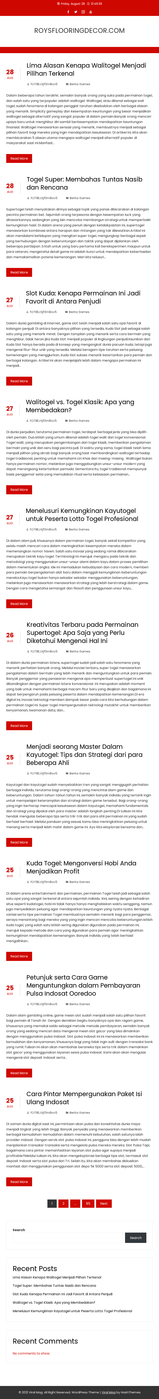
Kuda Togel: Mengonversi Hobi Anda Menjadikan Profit (81, 867)
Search (19, 1230)
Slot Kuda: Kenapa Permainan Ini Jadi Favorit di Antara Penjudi (83, 297)
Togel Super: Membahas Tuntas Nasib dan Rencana (84, 183)
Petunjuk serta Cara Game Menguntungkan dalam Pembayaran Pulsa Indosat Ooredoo (83, 985)
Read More (19, 158)
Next (104, 1203)
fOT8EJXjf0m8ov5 (44, 84)
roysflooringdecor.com (79, 30)
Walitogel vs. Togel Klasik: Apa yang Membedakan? (80, 406)
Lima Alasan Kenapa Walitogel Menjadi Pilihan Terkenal (86, 69)
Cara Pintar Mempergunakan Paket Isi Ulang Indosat (84, 1098)
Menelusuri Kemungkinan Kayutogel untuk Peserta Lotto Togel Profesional (82, 514)
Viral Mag (109, 1392)
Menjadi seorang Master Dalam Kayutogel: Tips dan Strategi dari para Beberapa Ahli (84, 754)
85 (88, 1203)
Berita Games (80, 84)
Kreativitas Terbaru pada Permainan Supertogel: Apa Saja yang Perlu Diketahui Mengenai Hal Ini (83, 632)
